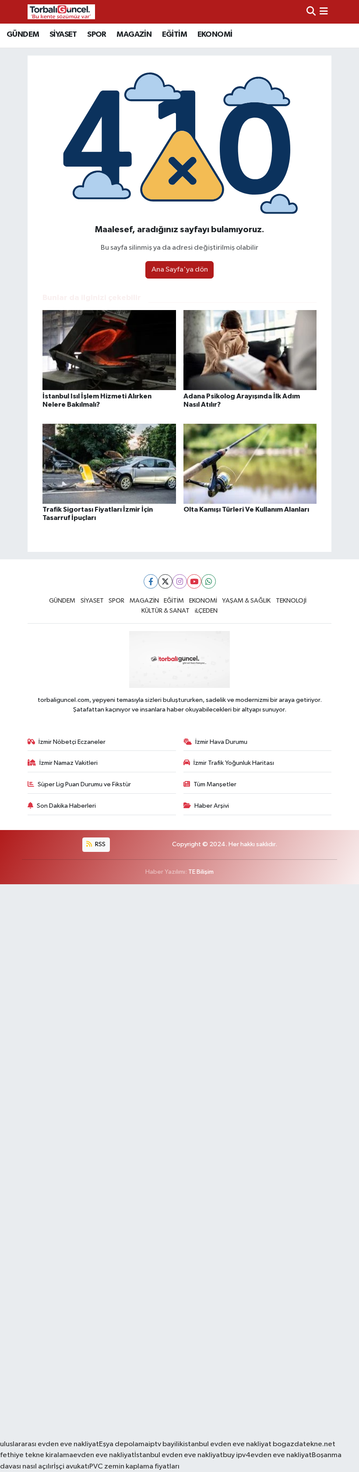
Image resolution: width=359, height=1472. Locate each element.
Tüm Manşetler (215, 784)
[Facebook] (151, 581)
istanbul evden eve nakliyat (227, 1444)
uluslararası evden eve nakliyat (49, 1444)
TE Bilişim (201, 872)
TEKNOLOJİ (291, 600)
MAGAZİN (133, 34)
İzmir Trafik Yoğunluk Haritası (234, 763)
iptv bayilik (165, 1444)
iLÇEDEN (206, 610)
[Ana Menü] (324, 11)
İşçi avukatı (71, 1466)
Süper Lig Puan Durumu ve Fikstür (84, 784)
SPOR (96, 34)
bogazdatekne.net (303, 1444)
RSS (100, 844)
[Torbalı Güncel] (61, 11)
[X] (165, 581)
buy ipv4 (236, 1455)
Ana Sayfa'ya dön (179, 269)
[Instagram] (179, 581)
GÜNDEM (23, 34)
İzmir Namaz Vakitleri (68, 763)
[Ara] (311, 11)
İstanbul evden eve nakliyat (178, 1455)
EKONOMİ (214, 34)
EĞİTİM (174, 34)
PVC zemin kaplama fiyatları (134, 1466)
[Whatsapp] (208, 581)
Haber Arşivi (211, 805)
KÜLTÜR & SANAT (165, 610)
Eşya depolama (123, 1444)
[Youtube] (194, 581)
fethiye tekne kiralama (36, 1455)
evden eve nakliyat (103, 1455)
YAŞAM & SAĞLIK (246, 600)
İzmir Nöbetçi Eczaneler (72, 742)
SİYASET (63, 34)
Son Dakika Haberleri (66, 805)
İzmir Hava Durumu (221, 742)
